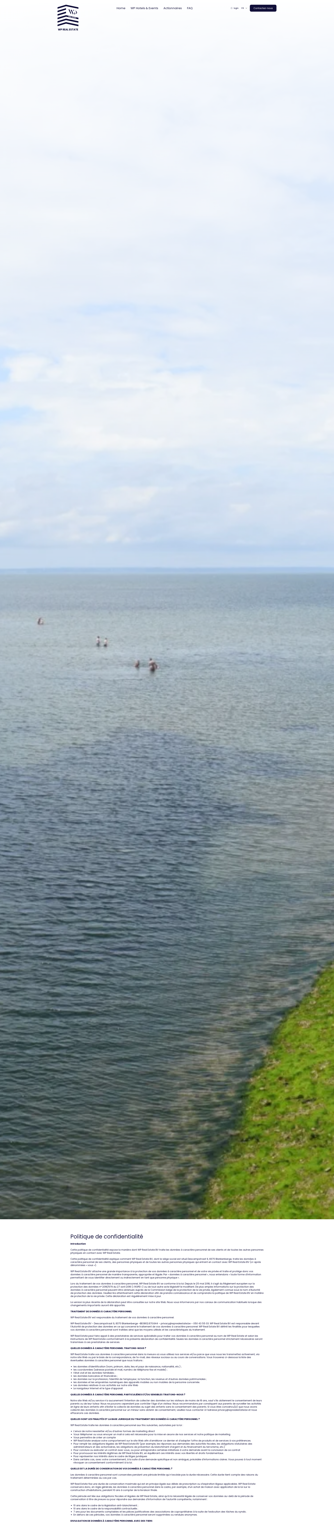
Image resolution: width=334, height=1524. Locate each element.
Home (121, 8)
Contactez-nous (263, 8)
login (236, 8)
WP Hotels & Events (144, 8)
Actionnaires (172, 8)
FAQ (190, 8)
